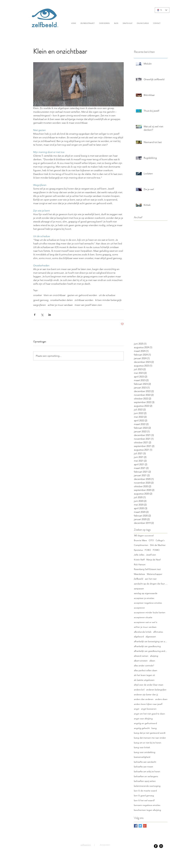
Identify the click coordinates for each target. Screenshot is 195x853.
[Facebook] (156, 846)
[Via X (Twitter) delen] (42, 314)
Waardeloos (139, 574)
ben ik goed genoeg (144, 795)
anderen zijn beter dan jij (146, 694)
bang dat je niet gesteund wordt (149, 733)
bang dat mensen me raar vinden (150, 737)
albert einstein (141, 660)
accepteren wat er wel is (145, 622)
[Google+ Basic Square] (145, 826)
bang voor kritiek (142, 747)
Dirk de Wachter (158, 545)
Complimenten (141, 545)
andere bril (139, 689)
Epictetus (138, 550)
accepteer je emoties (144, 598)
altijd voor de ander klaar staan (148, 684)
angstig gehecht (142, 728)
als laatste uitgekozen (144, 680)
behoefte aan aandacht (145, 761)
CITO (151, 540)
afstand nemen (141, 656)
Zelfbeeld (138, 578)
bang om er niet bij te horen (147, 742)
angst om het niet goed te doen (149, 713)
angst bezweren (148, 708)
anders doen (161, 699)
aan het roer (151, 578)
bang (154, 728)
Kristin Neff (139, 559)
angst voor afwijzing (143, 718)
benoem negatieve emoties (147, 805)
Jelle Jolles (139, 554)
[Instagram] (161, 846)
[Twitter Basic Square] (140, 826)
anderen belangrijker (156, 689)
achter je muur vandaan (60, 304)
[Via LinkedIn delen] (49, 314)
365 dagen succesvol (144, 535)
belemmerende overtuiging (147, 786)
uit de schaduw (107, 295)
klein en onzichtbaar (55, 295)
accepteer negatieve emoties (148, 602)
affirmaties (158, 631)
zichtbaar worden (84, 300)
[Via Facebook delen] (34, 314)
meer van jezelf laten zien (88, 304)
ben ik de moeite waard (145, 790)
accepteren (139, 607)
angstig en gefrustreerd (145, 723)
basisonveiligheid (142, 757)
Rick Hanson (139, 564)
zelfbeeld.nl (86, 845)
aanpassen (139, 588)
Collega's (160, 540)
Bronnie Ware (140, 540)
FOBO (148, 550)
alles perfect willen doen (145, 670)
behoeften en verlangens (146, 776)
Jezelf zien (151, 554)
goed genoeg (40, 300)
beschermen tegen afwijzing (147, 810)
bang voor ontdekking (144, 752)
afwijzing (154, 656)
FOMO (156, 550)
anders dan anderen (143, 699)
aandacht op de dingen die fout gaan (150, 583)
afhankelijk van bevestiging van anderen (150, 641)
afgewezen (151, 636)
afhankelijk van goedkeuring (147, 646)
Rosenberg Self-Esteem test (147, 569)
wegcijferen (39, 304)
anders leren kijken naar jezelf (148, 704)
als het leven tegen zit (144, 675)
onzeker (37, 295)
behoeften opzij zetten (145, 781)
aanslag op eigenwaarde (145, 593)
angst (136, 708)
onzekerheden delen (61, 300)
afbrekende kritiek (142, 631)
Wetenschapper (154, 574)
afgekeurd (139, 636)
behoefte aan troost (143, 766)
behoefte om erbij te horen (147, 771)
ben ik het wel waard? (144, 800)
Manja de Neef (153, 559)
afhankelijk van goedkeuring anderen (150, 651)
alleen (152, 660)
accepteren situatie (143, 617)
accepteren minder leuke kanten (149, 612)
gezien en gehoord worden (82, 295)
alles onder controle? (144, 665)
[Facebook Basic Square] (135, 826)
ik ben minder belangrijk (108, 300)
